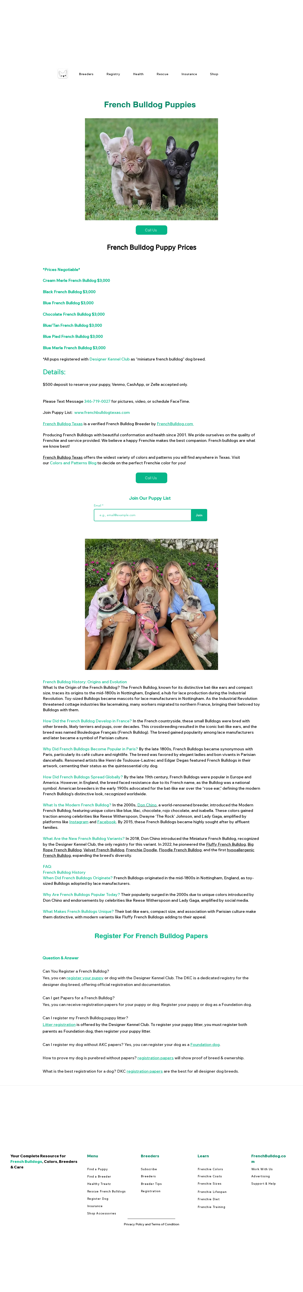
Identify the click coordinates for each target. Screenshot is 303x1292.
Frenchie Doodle (141, 849)
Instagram (79, 821)
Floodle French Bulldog (180, 849)
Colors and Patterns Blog (73, 462)
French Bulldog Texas (63, 423)
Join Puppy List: (86, 412)
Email (98, 505)
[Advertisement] (133, 31)
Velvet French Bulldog (103, 849)
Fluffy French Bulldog (226, 844)
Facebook (106, 821)
